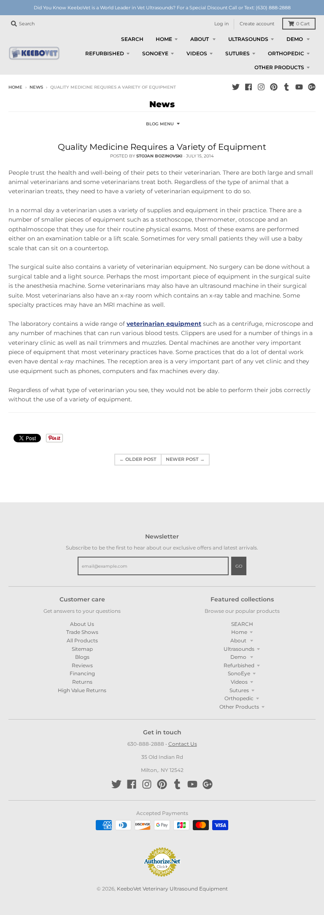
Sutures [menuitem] (237, 53)
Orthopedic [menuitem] (286, 53)
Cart (303, 24)
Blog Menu (160, 124)
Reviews (82, 665)
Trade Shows (82, 632)
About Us (82, 624)
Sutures (239, 690)
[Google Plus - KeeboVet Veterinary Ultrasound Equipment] (312, 87)
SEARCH (242, 624)
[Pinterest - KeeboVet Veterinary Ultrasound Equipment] (274, 87)
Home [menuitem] (164, 39)
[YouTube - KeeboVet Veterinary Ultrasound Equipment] (299, 87)
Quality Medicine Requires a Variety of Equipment (162, 146)
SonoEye (239, 673)
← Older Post (138, 459)
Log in (221, 24)
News (36, 87)
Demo (239, 657)
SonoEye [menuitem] (155, 53)
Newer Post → (185, 459)
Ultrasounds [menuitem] (248, 39)
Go (238, 566)
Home (15, 87)
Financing (82, 673)
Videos (239, 682)
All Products (82, 640)
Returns (82, 682)
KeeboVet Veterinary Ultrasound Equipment (172, 888)
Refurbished (239, 665)
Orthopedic (239, 698)
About (239, 640)
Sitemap (82, 649)
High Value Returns (82, 690)
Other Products (239, 707)
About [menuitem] (200, 39)
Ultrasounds (239, 649)
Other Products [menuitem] (279, 67)
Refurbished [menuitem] (104, 53)
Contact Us (182, 744)
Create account (257, 24)
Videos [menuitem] (196, 53)
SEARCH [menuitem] (132, 39)
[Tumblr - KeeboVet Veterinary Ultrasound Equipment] (286, 87)
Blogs (82, 657)
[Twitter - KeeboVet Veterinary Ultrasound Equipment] (236, 87)
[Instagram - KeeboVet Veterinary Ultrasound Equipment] (261, 87)
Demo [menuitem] (295, 39)
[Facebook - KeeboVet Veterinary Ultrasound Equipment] (248, 87)
